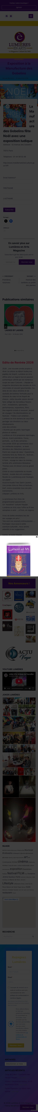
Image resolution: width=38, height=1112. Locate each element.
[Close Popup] (36, 537)
